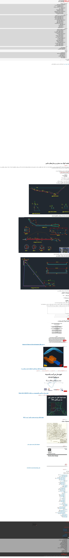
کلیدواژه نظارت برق (60, 38)
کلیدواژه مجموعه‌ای (62, 508)
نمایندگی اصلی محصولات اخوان (62, 547)
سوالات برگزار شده (60, 20)
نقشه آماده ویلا (65, 540)
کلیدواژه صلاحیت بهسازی (59, 44)
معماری (66, 509)
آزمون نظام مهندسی (64, 476)
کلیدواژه (66, 28)
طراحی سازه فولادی (60, 10)
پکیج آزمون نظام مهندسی (61, 42)
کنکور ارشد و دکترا (62, 489)
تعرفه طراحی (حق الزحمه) (61, 4)
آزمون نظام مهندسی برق (59, 18)
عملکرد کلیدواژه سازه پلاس (61, 33)
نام (68, 315)
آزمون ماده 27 (65, 475)
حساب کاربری (63, 52)
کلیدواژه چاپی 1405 (64, 545)
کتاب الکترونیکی (62, 488)
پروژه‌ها (66, 50)
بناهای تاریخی (63, 481)
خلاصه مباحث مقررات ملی (61, 512)
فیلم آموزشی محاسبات (63, 543)
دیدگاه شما (67, 313)
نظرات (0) (65, 176)
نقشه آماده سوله (64, 541)
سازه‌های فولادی (62, 501)
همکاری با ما (63, 57)
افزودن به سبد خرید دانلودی (64, 172)
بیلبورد (64, 493)
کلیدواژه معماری (60, 34)
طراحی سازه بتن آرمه (59, 9)
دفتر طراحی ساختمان (64, 3)
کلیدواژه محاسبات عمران (59, 32)
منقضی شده (65, 514)
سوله (64, 503)
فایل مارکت (65, 14)
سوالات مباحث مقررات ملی (61, 19)
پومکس (66, 549)
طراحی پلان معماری (60, 13)
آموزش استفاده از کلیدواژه (61, 29)
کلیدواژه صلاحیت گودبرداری (59, 45)
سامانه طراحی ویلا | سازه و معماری (59, 11)
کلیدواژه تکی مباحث (62, 507)
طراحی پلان (65, 530)
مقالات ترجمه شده (62, 491)
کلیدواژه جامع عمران (60, 36)
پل (64, 497)
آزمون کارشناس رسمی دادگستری (60, 15)
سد (60, 173)
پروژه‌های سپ (63, 495)
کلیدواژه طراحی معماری (59, 35)
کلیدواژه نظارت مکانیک (59, 40)
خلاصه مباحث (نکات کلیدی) (59, 23)
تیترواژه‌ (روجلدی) (62, 511)
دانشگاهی (65, 486)
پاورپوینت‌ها (63, 487)
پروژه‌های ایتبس (62, 494)
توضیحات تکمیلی (64, 175)
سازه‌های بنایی (63, 500)
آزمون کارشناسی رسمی (63, 474)
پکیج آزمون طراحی (62, 48)
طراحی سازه (63, 7)
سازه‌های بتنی (63, 499)
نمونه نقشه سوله (62, 24)
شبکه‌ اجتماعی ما (62, 54)
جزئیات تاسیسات (60, 27)
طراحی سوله (61, 8)
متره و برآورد (63, 490)
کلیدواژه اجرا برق (60, 39)
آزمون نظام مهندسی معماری (58, 17)
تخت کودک (65, 548)
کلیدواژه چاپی (63, 47)
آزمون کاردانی (63, 506)
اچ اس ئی (65, 485)
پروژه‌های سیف (62, 496)
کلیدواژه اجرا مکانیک (60, 41)
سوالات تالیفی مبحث (60, 21)
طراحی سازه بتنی (64, 551)
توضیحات (65, 174)
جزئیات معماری (60, 26)
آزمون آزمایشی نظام (60, 22)
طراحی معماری (62, 479)
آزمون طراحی (65, 535)
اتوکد (66, 480)
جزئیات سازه (61, 25)
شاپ (66, 46)
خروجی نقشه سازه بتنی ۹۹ (59, 5)
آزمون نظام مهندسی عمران (59, 16)
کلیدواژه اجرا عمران (60, 30)
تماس (66, 51)
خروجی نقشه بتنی (64, 550)
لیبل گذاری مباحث (62, 513)
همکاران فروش (62, 56)
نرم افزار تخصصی (64, 515)
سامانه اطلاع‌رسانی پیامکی (61, 53)
